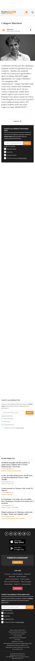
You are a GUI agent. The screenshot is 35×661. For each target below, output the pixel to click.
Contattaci (17, 588)
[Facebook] (6, 534)
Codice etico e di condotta (17, 634)
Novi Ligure (10, 484)
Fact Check (17, 640)
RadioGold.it (22, 654)
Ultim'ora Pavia (25, 579)
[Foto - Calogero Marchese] (17, 47)
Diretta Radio (8, 584)
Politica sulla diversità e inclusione (17, 632)
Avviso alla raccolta (17, 649)
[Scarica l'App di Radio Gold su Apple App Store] (17, 541)
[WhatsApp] (28, 534)
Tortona (9, 494)
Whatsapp (12, 577)
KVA (22, 658)
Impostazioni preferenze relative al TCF (17, 645)
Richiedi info (17, 562)
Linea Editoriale (17, 636)
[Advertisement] (17, 184)
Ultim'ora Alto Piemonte (11, 582)
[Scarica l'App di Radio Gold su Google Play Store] (17, 548)
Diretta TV (17, 584)
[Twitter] (11, 534)
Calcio (3, 518)
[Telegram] (24, 534)
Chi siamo (7, 574)
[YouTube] (15, 534)
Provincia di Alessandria (14, 471)
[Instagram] (20, 534)
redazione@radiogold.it (23, 657)
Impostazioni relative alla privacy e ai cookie (17, 647)
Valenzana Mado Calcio (12, 518)
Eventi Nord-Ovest (11, 155)
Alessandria (15, 507)
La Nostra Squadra (17, 574)
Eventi (9, 507)
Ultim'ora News (21, 577)
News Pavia (9, 152)
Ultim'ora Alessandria (12, 579)
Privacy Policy (23, 158)
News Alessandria (11, 149)
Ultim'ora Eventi (26, 582)
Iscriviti (27, 143)
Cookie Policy (21, 630)
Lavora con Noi (26, 584)
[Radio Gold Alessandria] (8, 12)
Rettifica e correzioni (17, 642)
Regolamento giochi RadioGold (17, 638)
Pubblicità (27, 574)
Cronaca (3, 471)
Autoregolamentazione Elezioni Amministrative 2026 (18, 643)
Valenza (22, 518)
